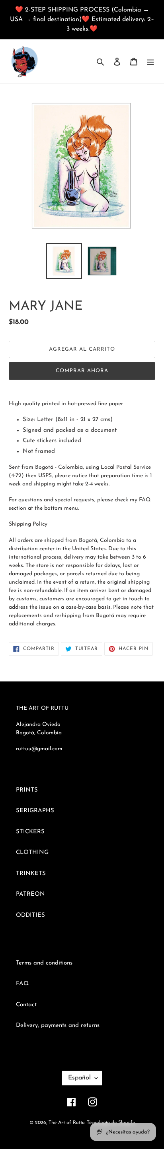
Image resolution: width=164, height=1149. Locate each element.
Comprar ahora (82, 370)
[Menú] (150, 61)
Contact (26, 1005)
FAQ (22, 984)
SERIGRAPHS (35, 811)
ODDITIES (30, 915)
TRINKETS (31, 874)
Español (79, 1078)
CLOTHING (32, 853)
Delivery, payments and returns (58, 1026)
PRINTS (27, 790)
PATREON (30, 894)
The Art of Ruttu (67, 1122)
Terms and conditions (44, 963)
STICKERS (30, 832)
